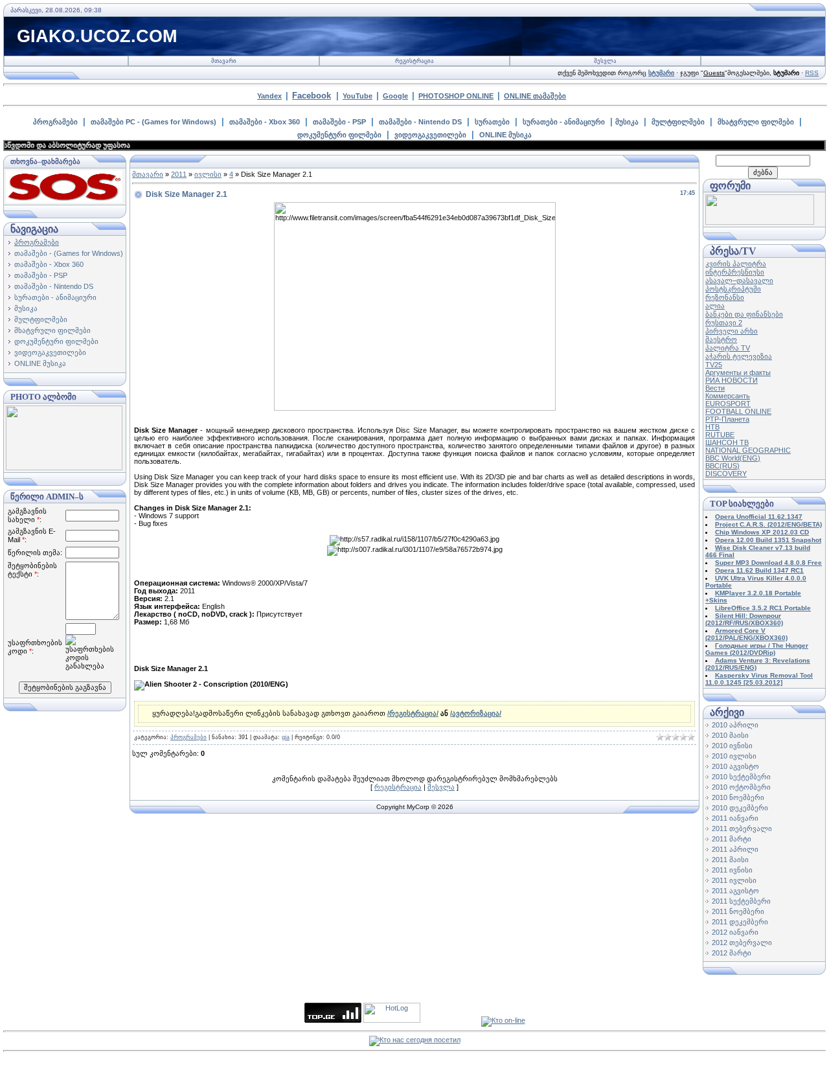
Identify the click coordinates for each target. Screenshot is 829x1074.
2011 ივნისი (732, 870)
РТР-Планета (727, 419)
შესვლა (605, 61)
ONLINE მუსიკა (505, 135)
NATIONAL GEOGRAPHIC (748, 450)
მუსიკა (627, 122)
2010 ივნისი (732, 745)
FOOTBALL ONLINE (738, 411)
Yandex (269, 96)
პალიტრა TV (727, 348)
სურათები (492, 122)
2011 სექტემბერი (741, 901)
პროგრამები (55, 122)
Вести (715, 388)
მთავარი (223, 61)
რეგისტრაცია (414, 61)
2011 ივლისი (734, 880)
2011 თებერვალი (742, 828)
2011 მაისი (730, 859)
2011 (179, 174)
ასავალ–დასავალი (739, 280)
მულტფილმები (678, 122)
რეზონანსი (724, 297)
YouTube (357, 96)
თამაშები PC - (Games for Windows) (153, 122)
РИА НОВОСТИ (731, 380)
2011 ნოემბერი (738, 911)
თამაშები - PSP (339, 122)
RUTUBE (719, 435)
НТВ (712, 427)
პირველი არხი (731, 331)
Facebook (311, 95)
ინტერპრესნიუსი (734, 272)
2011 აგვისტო (735, 891)
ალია (715, 306)
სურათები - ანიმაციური (564, 122)
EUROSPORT (728, 403)
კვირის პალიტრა (735, 264)
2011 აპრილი (735, 849)
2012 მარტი (731, 953)
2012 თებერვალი (742, 942)
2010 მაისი (730, 735)
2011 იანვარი (735, 818)
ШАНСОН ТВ (727, 442)
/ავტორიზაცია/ (475, 713)
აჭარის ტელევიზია (738, 356)
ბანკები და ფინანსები (744, 314)
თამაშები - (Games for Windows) (68, 253)
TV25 (713, 365)
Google (395, 96)
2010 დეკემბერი (740, 808)
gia (286, 737)
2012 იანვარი (735, 932)
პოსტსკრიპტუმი (733, 289)
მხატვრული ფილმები (756, 122)
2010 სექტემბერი (741, 777)
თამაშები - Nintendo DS (420, 122)
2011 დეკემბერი (740, 922)
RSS (812, 72)
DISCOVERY (726, 473)
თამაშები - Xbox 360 (264, 122)
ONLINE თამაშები (535, 96)
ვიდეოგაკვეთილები (430, 135)
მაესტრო (721, 339)
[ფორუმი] (759, 222)
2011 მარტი (731, 839)
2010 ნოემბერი (738, 797)
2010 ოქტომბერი (741, 787)
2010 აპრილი (735, 725)
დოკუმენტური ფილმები (339, 135)
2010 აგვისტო (735, 766)
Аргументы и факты (738, 372)
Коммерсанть (727, 396)
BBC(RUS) (722, 466)
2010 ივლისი (734, 756)
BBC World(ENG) (732, 458)
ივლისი (207, 174)
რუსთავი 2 (723, 322)
